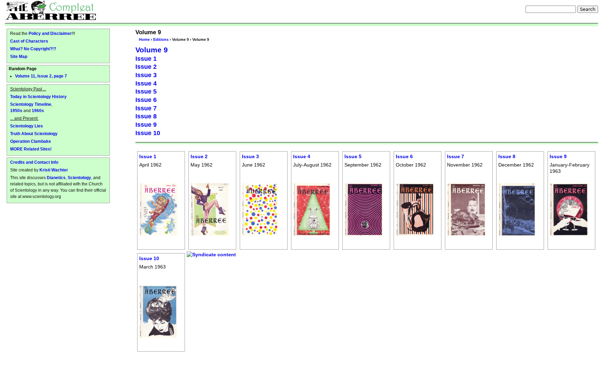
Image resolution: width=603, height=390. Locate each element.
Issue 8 (146, 116)
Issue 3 (146, 75)
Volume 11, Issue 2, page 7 (41, 76)
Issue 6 (146, 99)
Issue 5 (146, 91)
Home (144, 39)
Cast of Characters (29, 41)
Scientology (79, 177)
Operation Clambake (30, 141)
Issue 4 (146, 83)
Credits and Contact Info (34, 162)
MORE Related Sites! (31, 149)
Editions (161, 39)
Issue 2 (146, 66)
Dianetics (56, 177)
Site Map (18, 56)
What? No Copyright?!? (33, 48)
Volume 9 (151, 50)
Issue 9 (146, 124)
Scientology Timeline (30, 104)
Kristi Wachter (53, 170)
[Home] (51, 10)
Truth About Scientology (34, 133)
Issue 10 (147, 133)
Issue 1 (146, 58)
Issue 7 (146, 108)
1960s (38, 110)
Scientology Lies (26, 126)
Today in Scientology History (38, 96)
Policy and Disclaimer (50, 33)
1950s (16, 110)
